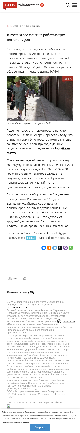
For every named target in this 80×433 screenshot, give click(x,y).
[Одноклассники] (49, 248)
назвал (11, 237)
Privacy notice (69, 321)
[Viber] (65, 248)
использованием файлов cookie (15, 422)
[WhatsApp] (71, 248)
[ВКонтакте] (43, 248)
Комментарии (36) (20, 292)
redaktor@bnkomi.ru (17, 307)
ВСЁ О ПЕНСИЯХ (33, 25)
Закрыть (40, 427)
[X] (60, 248)
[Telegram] (54, 248)
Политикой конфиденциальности (60, 419)
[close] (78, 321)
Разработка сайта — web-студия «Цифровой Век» (35, 402)
